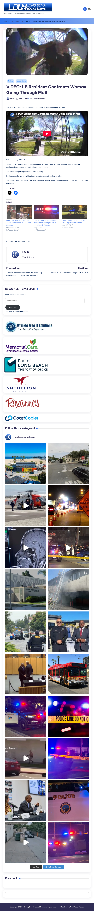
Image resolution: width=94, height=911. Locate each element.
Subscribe (13, 307)
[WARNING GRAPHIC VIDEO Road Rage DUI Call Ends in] (25, 758)
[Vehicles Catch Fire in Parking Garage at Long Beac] (68, 589)
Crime (10, 81)
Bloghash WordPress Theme (72, 907)
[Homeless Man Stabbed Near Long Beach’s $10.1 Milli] (25, 463)
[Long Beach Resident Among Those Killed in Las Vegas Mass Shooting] (19, 212)
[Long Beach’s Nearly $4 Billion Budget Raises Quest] (25, 674)
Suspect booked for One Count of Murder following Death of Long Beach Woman (46, 222)
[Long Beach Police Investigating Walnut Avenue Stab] (68, 716)
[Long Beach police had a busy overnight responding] (25, 716)
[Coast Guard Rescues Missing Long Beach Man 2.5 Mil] (25, 505)
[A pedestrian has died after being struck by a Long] (68, 674)
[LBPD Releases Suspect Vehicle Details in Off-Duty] (25, 842)
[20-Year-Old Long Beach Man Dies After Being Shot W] (68, 463)
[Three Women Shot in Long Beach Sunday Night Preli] (68, 547)
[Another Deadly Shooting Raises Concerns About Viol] (68, 631)
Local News (21, 81)
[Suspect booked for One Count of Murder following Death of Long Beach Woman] (46, 212)
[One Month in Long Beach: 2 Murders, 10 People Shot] (25, 631)
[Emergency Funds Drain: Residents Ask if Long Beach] (25, 800)
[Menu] (89, 9)
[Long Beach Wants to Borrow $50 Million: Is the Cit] (25, 589)
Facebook (11, 878)
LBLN (25, 252)
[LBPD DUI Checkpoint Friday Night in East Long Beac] (68, 505)
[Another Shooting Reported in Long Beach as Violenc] (68, 842)
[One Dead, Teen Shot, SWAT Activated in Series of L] (68, 758)
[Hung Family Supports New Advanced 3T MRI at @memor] (25, 547)
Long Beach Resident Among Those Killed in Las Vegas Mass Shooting (18, 222)
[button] (28, 257)
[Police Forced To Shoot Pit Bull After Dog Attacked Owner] (74, 212)
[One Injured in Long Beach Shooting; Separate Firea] (68, 800)
